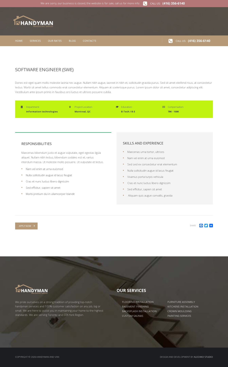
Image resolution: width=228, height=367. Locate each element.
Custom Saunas (132, 315)
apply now (25, 226)
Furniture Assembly (181, 302)
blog (72, 40)
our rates (55, 40)
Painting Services (179, 315)
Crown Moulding (179, 311)
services (35, 40)
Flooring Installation (138, 302)
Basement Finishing (135, 306)
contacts (89, 40)
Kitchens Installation (182, 306)
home (19, 40)
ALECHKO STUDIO (203, 356)
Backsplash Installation (139, 311)
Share (193, 225)
